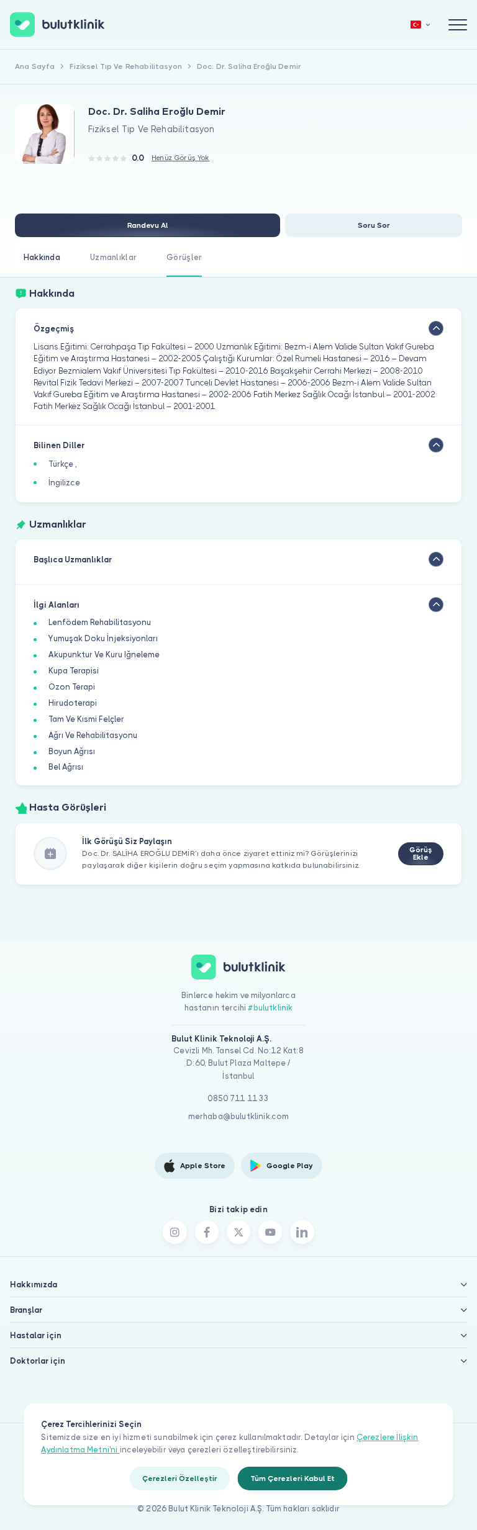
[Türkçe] (420, 24)
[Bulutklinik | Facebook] (207, 1232)
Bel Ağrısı (65, 767)
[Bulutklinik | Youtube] (270, 1232)
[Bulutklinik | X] (238, 1232)
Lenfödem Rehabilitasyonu (99, 622)
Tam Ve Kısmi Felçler (86, 719)
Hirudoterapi (72, 703)
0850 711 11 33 (238, 1098)
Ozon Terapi (71, 686)
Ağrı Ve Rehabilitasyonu (92, 735)
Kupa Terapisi (73, 670)
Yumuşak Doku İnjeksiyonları (103, 638)
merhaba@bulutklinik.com (238, 1116)
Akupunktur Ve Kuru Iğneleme (104, 654)
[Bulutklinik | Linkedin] (302, 1232)
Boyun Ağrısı (71, 751)
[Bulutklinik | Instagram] (174, 1232)
